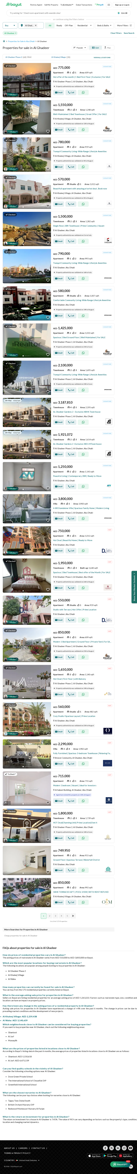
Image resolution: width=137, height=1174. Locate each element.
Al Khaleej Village (58, 57)
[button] (10, 25)
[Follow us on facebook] (105, 1148)
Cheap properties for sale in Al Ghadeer (20, 935)
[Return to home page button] (13, 5)
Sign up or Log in (122, 5)
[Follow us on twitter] (111, 1148)
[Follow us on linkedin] (117, 1148)
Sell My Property (51, 5)
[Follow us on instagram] (124, 1148)
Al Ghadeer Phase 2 (13, 57)
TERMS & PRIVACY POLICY (17, 1153)
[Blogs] (99, 4)
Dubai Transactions (84, 5)
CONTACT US (38, 1148)
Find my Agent (36, 5)
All (50, 25)
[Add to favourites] (48, 94)
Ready (59, 25)
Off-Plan (69, 25)
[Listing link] (58, 80)
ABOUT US (9, 1148)
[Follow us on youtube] (130, 1148)
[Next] (73, 916)
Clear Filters (116, 33)
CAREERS (22, 1148)
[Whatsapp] (83, 92)
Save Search (129, 33)
